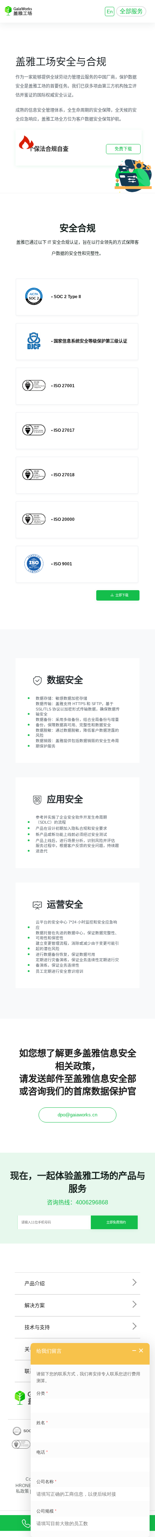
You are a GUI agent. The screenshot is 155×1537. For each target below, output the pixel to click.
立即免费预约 (116, 1222)
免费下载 (123, 149)
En (110, 11)
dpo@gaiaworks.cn (77, 1114)
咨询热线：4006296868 (77, 1202)
